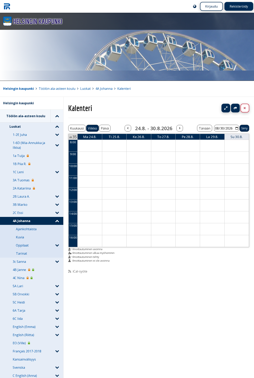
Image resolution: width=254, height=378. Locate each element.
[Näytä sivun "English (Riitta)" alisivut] (57, 335)
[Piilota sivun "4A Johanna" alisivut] (57, 221)
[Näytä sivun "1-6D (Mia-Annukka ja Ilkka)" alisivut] (57, 145)
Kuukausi (77, 128)
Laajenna (229, 108)
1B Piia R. (19, 164)
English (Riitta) (23, 335)
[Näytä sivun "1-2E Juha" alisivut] (57, 135)
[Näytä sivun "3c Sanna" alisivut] (57, 262)
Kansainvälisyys (24, 359)
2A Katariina (22, 188)
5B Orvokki (21, 294)
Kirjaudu (211, 6)
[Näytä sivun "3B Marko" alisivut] (57, 205)
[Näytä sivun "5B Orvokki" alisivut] (57, 294)
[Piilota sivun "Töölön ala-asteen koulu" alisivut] (56, 116)
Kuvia (20, 237)
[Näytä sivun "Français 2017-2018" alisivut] (57, 351)
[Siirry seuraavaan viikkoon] (179, 128)
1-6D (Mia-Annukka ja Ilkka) (29, 145)
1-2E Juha (20, 134)
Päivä (105, 128)
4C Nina (18, 278)
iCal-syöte (80, 271)
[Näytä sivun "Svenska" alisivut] (57, 367)
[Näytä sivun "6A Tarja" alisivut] (57, 310)
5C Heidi (19, 302)
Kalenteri (124, 88)
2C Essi (18, 213)
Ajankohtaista (26, 229)
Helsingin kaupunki (18, 88)
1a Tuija (19, 156)
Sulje (248, 108)
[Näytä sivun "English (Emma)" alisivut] (57, 327)
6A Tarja (19, 310)
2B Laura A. (21, 196)
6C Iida (18, 318)
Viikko (92, 128)
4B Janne (19, 270)
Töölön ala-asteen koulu (57, 88)
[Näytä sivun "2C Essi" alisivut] (57, 213)
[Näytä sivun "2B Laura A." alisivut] (57, 196)
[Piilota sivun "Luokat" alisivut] (57, 127)
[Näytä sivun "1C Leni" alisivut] (57, 172)
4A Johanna (104, 88)
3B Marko (20, 204)
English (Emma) (24, 327)
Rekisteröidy (239, 6)
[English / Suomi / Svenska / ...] (194, 6)
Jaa (235, 108)
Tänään (204, 128)
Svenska (19, 367)
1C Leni (18, 172)
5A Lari (18, 286)
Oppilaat (22, 245)
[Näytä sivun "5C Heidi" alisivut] (57, 302)
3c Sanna (19, 261)
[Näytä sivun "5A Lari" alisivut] (57, 286)
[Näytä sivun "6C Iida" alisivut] (57, 319)
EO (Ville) (19, 343)
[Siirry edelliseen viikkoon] (128, 128)
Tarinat (21, 253)
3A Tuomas (21, 180)
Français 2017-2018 (27, 351)
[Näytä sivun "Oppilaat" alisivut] (57, 245)
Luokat (85, 88)
